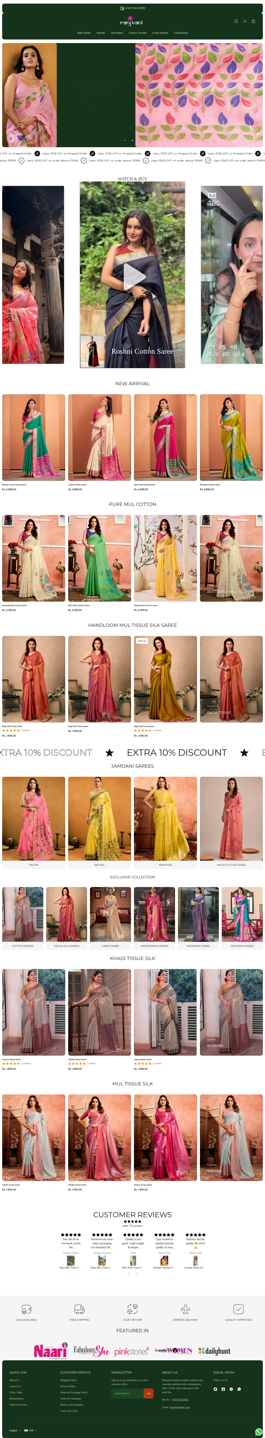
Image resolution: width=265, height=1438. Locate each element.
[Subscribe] (148, 1393)
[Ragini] (33, 823)
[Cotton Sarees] (22, 918)
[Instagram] (215, 1389)
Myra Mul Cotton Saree (79, 605)
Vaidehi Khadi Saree (77, 1059)
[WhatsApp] (239, 1389)
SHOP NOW (132, 116)
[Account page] (244, 21)
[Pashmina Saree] (198, 918)
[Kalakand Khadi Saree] (70, 1261)
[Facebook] (223, 1389)
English (13, 1430)
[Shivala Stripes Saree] (195, 1261)
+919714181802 (180, 1399)
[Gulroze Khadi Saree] (101, 1261)
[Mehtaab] (165, 823)
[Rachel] (99, 823)
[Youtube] (231, 1389)
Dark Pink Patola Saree (144, 484)
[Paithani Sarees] (242, 918)
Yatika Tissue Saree (11, 1184)
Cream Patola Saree (77, 484)
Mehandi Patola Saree (210, 484)
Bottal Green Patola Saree (14, 484)
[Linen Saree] (110, 918)
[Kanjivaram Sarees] (154, 918)
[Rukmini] (231, 1012)
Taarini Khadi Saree (142, 1059)
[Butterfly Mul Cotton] (231, 558)
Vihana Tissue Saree (143, 1184)
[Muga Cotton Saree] (231, 823)
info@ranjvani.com (180, 1407)
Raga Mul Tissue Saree (12, 726)
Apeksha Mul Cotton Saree (14, 605)
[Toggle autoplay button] (10, 138)
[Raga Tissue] (231, 679)
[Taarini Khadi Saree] (132, 1261)
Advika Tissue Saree (77, 1184)
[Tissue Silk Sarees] (66, 918)
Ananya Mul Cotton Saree (146, 605)
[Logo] (132, 21)
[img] (132, 1221)
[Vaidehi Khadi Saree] (163, 1261)
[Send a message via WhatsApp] (259, 1432)
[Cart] (253, 21)
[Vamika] (231, 1137)
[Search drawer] (236, 21)
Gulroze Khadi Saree (11, 1059)
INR (31, 1430)
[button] (132, 275)
